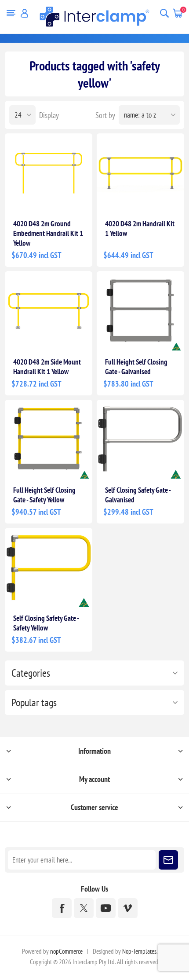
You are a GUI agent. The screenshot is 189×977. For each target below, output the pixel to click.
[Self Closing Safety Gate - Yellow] (48, 567)
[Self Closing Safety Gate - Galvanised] (140, 439)
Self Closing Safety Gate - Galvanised (138, 495)
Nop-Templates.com (144, 951)
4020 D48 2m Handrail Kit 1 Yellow (139, 228)
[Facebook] (62, 908)
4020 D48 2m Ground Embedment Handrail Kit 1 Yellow (48, 233)
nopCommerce (66, 951)
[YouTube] (106, 908)
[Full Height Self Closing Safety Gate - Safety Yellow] (48, 439)
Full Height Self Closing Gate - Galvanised (136, 366)
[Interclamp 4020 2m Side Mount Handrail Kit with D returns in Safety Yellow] (48, 310)
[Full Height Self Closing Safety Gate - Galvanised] (140, 310)
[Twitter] (84, 908)
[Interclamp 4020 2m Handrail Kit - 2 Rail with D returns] (140, 172)
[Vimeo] (128, 908)
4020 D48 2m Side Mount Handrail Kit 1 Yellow (47, 366)
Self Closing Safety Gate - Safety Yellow (46, 623)
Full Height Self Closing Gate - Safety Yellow (44, 495)
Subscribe (168, 860)
